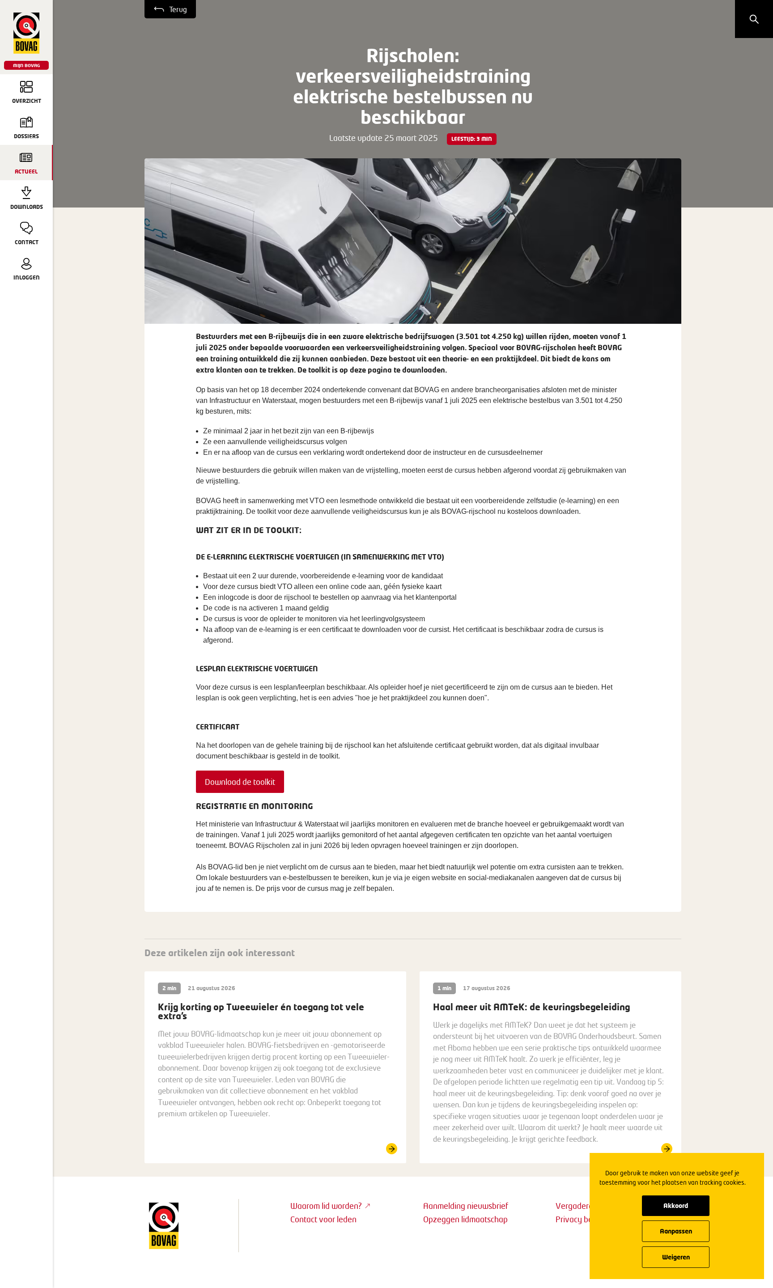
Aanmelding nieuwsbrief (465, 1206)
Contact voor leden (323, 1219)
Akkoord (675, 1205)
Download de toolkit (240, 782)
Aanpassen (676, 1231)
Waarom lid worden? (326, 1206)
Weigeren (676, 1257)
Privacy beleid (580, 1219)
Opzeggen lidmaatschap (465, 1219)
